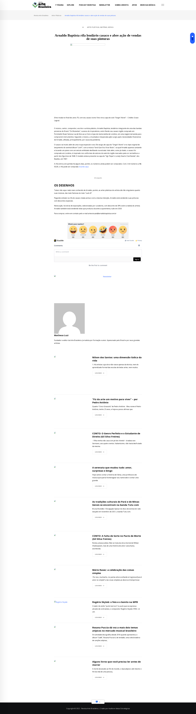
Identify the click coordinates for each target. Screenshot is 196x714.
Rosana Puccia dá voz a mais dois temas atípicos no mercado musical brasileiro (115, 629)
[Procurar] (159, 5)
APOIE (134, 5)
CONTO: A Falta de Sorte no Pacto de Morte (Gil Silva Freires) (116, 537)
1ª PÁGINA (59, 5)
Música (110, 27)
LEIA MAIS (98, 373)
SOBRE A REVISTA (122, 5)
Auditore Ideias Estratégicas (119, 708)
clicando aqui (84, 167)
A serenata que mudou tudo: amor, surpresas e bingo (112, 469)
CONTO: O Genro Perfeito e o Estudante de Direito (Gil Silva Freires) (116, 435)
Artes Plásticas (93, 27)
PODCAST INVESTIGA (87, 5)
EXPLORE (70, 5)
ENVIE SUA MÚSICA (147, 5)
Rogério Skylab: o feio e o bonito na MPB (115, 601)
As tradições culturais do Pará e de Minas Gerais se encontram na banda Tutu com (115, 503)
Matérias (103, 27)
